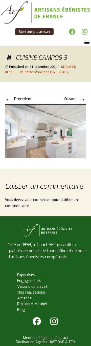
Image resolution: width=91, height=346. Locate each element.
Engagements (29, 280)
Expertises (26, 274)
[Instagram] (84, 31)
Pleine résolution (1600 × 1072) (47, 72)
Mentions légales (37, 337)
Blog (21, 309)
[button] (87, 42)
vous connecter (38, 199)
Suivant (75, 98)
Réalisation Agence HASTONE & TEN (45, 342)
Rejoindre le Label (32, 303)
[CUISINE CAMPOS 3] (45, 130)
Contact (61, 337)
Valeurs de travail (32, 286)
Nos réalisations (31, 292)
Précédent (18, 98)
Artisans (24, 298)
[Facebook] (72, 31)
